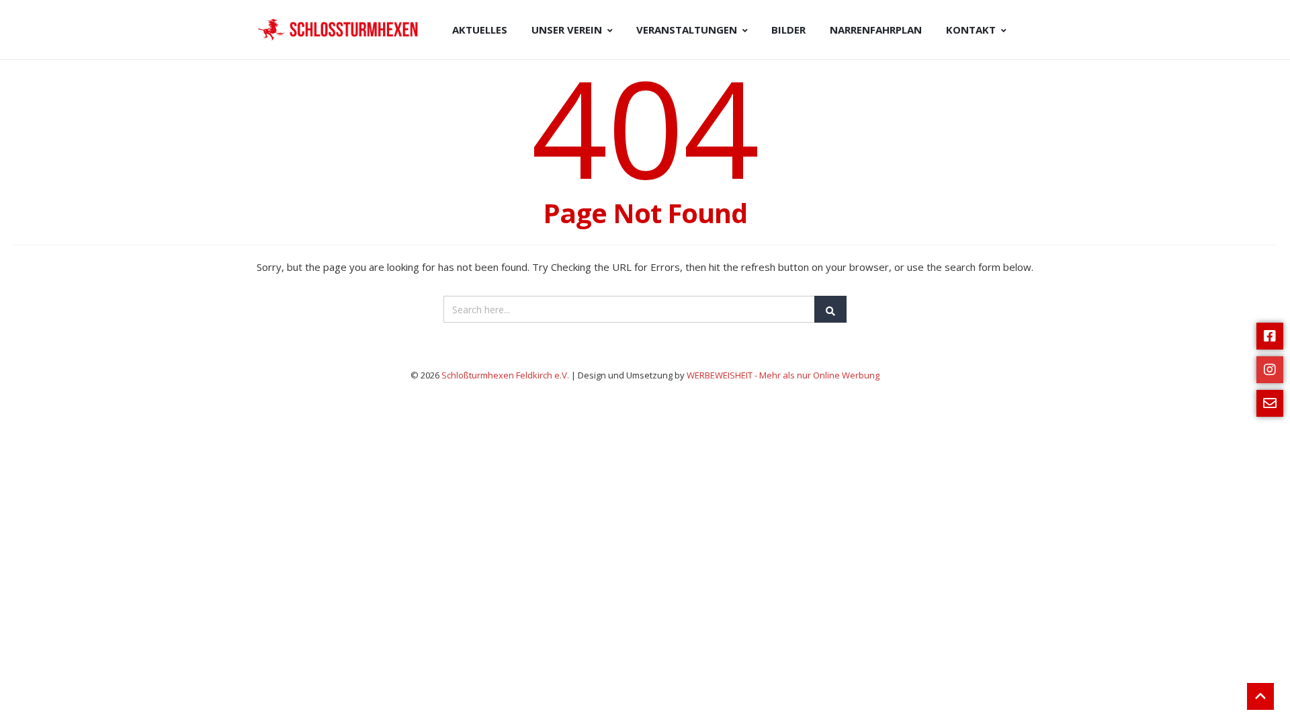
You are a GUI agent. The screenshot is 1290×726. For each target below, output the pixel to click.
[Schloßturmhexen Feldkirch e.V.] (339, 29)
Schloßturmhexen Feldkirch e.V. (506, 375)
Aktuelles (479, 29)
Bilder (788, 29)
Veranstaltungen (686, 29)
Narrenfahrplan (876, 29)
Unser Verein (566, 29)
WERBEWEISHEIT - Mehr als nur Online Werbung (783, 375)
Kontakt (971, 29)
